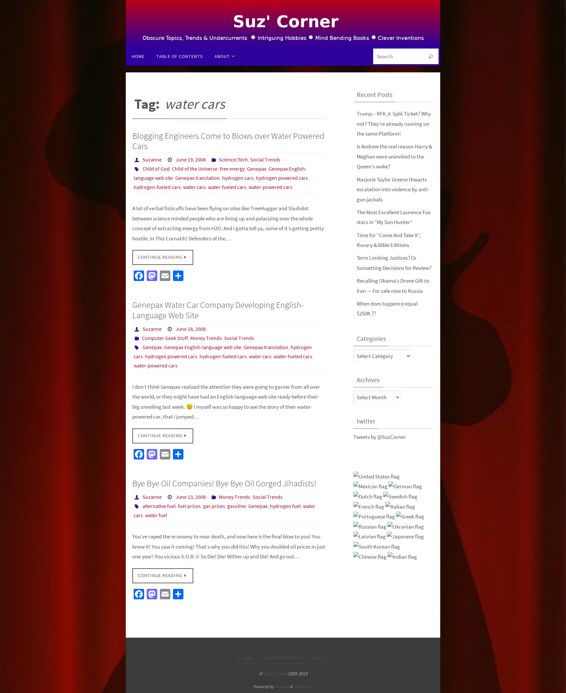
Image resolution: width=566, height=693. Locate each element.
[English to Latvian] (369, 536)
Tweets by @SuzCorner (379, 436)
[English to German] (405, 486)
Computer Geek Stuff (165, 338)
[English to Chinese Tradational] (370, 557)
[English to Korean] (376, 547)
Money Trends (206, 338)
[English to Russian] (370, 527)
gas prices (214, 506)
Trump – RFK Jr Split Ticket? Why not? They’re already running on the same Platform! (394, 123)
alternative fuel (159, 506)
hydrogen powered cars (282, 178)
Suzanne (152, 159)
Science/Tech (233, 159)
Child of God (156, 168)
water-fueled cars (227, 187)
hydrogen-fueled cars (157, 187)
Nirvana (282, 686)
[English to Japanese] (405, 536)
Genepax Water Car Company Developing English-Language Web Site (218, 309)
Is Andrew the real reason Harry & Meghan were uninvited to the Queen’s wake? (394, 156)
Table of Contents (282, 657)
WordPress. (303, 686)
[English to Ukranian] (405, 527)
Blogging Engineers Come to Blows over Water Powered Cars (228, 140)
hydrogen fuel (285, 506)
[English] (376, 476)
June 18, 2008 (191, 329)
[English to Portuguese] (374, 516)
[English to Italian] (400, 507)
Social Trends (265, 159)
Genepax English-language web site (202, 347)
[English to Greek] (410, 516)
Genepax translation (197, 178)
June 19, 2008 (191, 159)
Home (247, 657)
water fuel (156, 515)
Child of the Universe (194, 168)
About (317, 657)
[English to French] (368, 507)
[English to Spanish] (370, 486)
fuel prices (189, 506)
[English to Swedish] (400, 496)
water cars (194, 187)
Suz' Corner (275, 673)
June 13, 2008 (191, 497)
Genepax (256, 168)
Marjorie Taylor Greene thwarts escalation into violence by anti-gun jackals (393, 189)
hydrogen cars (238, 178)
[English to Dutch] (367, 496)
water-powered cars (270, 187)
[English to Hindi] (402, 557)
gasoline (236, 506)
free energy (232, 168)
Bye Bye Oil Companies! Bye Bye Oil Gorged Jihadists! (224, 483)
